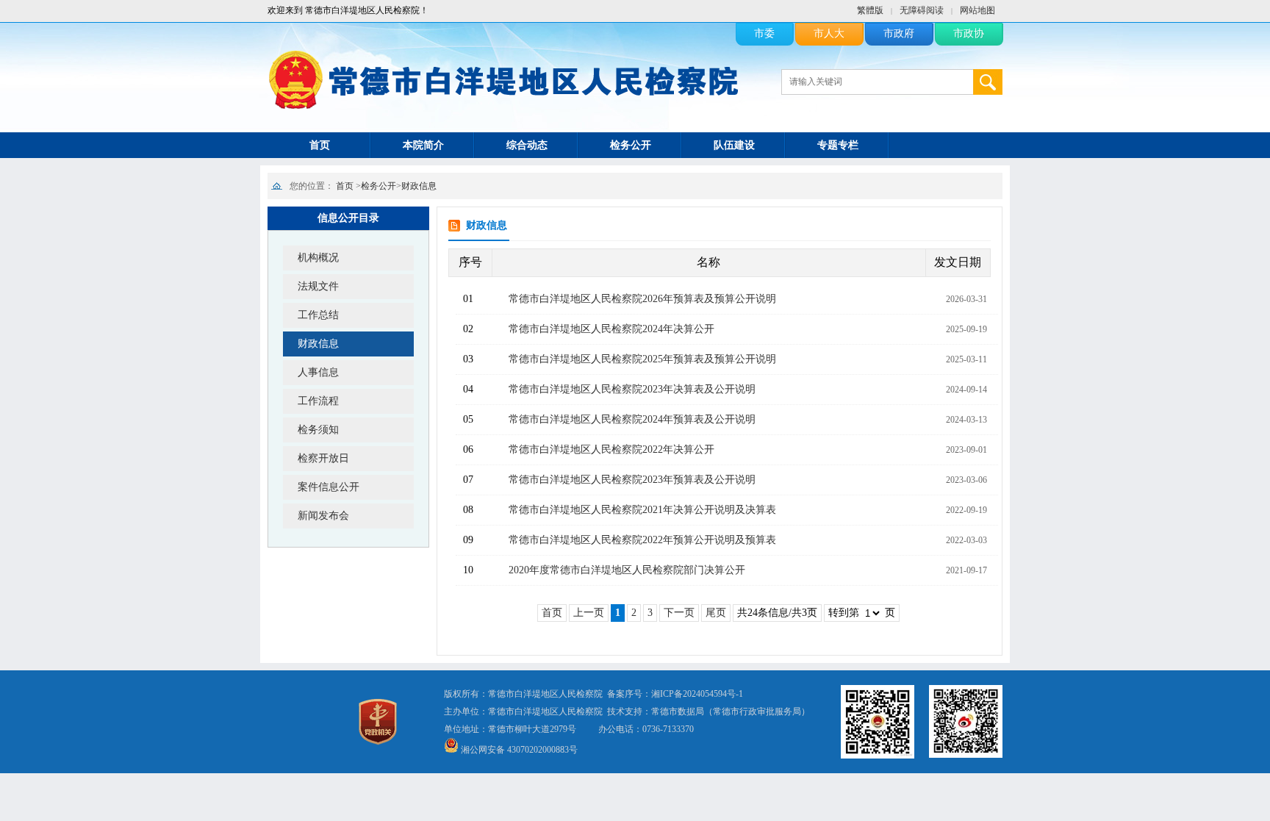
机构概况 (318, 257)
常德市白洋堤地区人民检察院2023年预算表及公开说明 (632, 479)
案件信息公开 (328, 486)
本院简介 (423, 145)
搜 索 (987, 82)
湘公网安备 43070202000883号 (519, 750)
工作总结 (318, 314)
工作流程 (318, 400)
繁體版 (870, 10)
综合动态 (527, 145)
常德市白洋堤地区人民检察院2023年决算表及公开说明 (632, 389)
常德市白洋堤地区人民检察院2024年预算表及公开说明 (632, 419)
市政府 (898, 33)
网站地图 (977, 10)
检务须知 (318, 429)
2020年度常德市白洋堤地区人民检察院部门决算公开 (627, 570)
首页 (319, 145)
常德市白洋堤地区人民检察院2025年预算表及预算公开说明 (642, 359)
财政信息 (419, 186)
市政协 (968, 33)
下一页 (679, 612)
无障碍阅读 (922, 10)
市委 (764, 33)
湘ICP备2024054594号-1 (697, 694)
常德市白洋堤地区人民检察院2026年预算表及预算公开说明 (642, 298)
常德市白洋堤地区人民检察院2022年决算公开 (611, 449)
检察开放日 (323, 458)
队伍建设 (734, 145)
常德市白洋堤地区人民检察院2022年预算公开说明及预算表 (642, 539)
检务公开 (630, 145)
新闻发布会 (323, 515)
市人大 (829, 33)
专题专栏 (837, 145)
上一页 (588, 612)
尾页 (716, 612)
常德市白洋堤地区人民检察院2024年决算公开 (611, 328)
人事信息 (318, 372)
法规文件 (318, 286)
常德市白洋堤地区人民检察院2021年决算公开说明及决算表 (642, 509)
